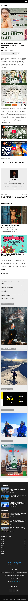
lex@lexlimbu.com (16, 581)
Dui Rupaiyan (10, 162)
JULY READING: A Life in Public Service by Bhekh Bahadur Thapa (13, 282)
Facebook (13, 186)
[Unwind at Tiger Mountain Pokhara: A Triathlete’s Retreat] (5, 497)
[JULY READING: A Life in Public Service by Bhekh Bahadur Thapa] (5, 515)
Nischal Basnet (13, 164)
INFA (16, 162)
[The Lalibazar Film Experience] (14, 215)
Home (2, 5)
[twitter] (15, 188)
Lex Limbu (6, 50)
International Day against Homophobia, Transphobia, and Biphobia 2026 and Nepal (12, 295)
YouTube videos (7, 184)
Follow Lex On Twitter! (5, 158)
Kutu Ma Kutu (21, 162)
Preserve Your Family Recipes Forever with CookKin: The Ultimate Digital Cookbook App (12, 286)
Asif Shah (4, 162)
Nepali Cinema (5, 164)
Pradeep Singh (12, 599)
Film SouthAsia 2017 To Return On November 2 (7, 197)
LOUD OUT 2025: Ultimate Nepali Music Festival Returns (13, 255)
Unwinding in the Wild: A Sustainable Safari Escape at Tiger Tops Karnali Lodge (13, 291)
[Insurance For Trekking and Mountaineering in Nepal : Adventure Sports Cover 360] (5, 504)
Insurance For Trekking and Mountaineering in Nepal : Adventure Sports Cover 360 (17, 503)
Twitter (23, 186)
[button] (1, 2)
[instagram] (14, 188)
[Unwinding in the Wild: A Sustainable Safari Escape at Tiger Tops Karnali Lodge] (5, 490)
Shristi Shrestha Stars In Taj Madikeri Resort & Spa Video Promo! (21, 198)
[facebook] (12, 188)
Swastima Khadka (21, 164)
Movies (2, 227)
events (7, 5)
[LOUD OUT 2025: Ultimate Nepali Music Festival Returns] (14, 244)
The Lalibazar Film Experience (11, 225)
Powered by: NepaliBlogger (21, 599)
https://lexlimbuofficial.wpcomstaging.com (14, 181)
